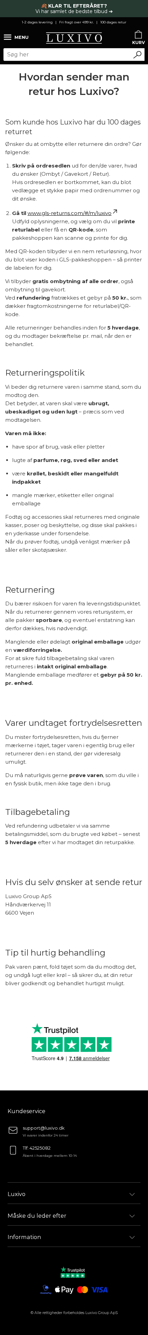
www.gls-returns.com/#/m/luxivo (70, 213)
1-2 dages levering (37, 22)
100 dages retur (113, 22)
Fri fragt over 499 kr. (76, 22)
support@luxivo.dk (43, 1128)
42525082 (40, 1148)
